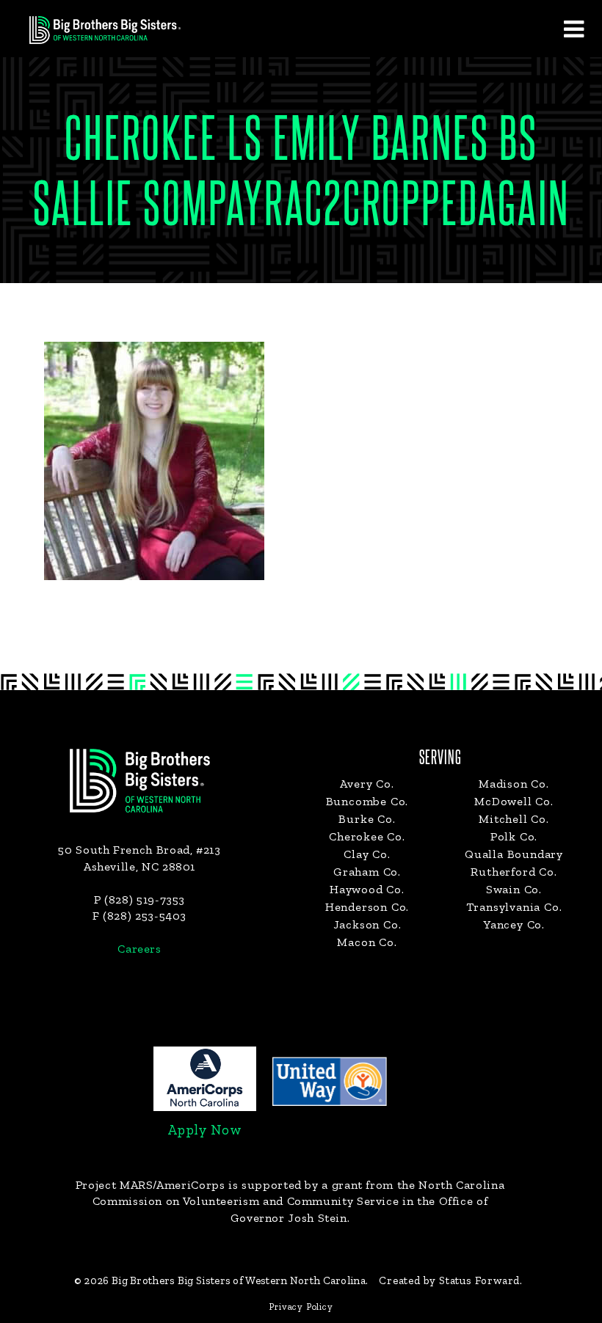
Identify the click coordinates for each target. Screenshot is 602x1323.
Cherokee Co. (367, 836)
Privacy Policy (301, 1306)
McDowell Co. (514, 801)
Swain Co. (514, 889)
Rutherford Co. (513, 872)
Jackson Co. (367, 924)
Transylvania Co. (514, 907)
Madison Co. (514, 784)
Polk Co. (513, 836)
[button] (573, 28)
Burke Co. (366, 819)
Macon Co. (366, 942)
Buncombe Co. (367, 801)
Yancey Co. (514, 924)
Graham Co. (367, 872)
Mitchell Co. (514, 819)
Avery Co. (367, 784)
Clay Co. (367, 854)
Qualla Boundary (514, 854)
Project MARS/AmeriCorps (150, 1185)
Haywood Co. (367, 889)
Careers (139, 949)
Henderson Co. (367, 907)
